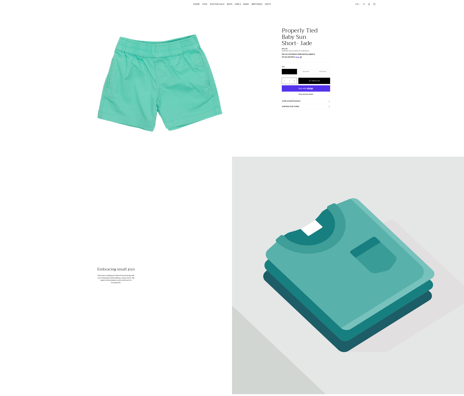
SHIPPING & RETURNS (290, 106)
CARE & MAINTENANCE (291, 101)
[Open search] (364, 4)
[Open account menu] (369, 4)
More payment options (306, 94)
